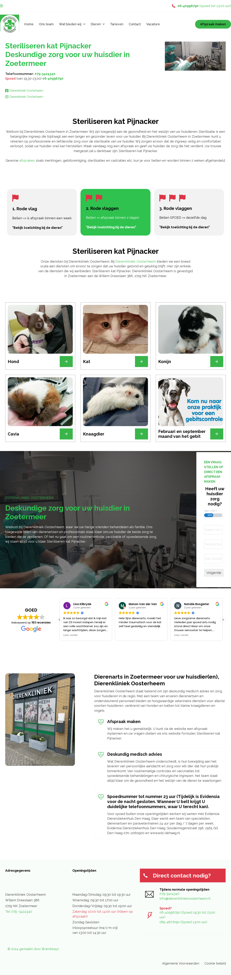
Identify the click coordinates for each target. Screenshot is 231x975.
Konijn (164, 361)
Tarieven (116, 24)
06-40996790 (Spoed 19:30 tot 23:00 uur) (187, 915)
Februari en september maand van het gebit (181, 434)
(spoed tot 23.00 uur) (204, 6)
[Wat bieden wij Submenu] (84, 24)
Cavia (13, 434)
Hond (13, 361)
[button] (223, 619)
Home (29, 24)
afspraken (27, 160)
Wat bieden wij (70, 24)
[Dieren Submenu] (104, 24)
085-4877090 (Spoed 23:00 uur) (183, 922)
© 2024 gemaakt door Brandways (33, 949)
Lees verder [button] (70, 635)
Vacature (153, 24)
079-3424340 (45, 74)
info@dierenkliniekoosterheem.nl (185, 898)
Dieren (96, 24)
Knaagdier (93, 434)
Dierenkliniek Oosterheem (135, 261)
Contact (135, 24)
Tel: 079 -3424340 (18, 911)
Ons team (46, 24)
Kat (86, 361)
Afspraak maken (213, 24)
